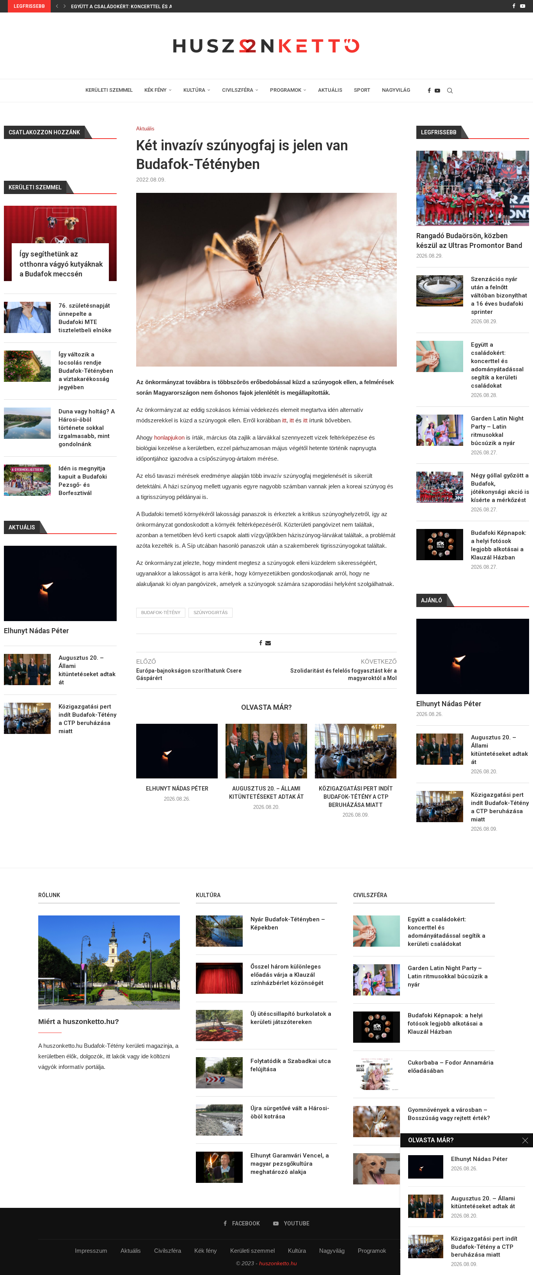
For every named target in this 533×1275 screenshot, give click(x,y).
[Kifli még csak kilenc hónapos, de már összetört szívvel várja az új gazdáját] (376, 1168)
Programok (372, 1250)
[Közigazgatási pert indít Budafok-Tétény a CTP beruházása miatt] (355, 751)
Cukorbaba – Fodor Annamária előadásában (451, 1066)
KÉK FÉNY (155, 90)
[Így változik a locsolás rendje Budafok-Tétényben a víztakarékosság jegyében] (27, 366)
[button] (57, 6)
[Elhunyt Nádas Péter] (177, 751)
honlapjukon (170, 437)
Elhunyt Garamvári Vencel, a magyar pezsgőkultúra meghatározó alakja (290, 1163)
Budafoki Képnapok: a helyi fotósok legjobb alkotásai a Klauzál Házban (498, 545)
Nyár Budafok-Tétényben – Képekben (288, 923)
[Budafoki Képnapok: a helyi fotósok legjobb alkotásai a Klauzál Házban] (439, 544)
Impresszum (91, 1250)
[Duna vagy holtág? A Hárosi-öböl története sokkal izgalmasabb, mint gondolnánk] (27, 423)
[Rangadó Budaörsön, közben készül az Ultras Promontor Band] (472, 188)
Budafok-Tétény (160, 612)
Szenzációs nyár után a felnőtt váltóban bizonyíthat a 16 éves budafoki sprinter (499, 295)
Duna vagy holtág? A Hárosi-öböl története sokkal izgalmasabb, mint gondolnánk (87, 428)
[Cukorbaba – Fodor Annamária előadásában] (376, 1074)
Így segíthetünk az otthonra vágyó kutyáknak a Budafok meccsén (61, 264)
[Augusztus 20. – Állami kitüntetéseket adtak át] (266, 751)
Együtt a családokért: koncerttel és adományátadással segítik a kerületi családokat (497, 365)
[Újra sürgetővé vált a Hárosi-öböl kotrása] (219, 1120)
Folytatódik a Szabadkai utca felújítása (291, 1065)
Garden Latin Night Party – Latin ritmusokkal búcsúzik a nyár (152, 6)
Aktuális (131, 1250)
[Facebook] (513, 6)
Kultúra (297, 1250)
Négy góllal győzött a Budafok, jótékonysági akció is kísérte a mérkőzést (500, 488)
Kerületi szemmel (252, 1250)
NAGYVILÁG (396, 90)
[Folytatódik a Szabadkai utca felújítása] (219, 1072)
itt (284, 420)
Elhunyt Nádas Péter (177, 789)
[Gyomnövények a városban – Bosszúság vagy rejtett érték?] (376, 1121)
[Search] (450, 90)
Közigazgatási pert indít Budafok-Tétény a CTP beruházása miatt (356, 797)
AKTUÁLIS (330, 90)
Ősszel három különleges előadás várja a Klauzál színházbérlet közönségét (287, 975)
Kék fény (205, 1250)
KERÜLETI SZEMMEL (109, 90)
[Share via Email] (268, 643)
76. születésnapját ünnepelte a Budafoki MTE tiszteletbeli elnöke (85, 318)
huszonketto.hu (278, 1263)
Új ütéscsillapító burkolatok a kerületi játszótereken (291, 1018)
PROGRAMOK (285, 90)
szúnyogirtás (210, 612)
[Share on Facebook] (260, 643)
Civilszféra (167, 1250)
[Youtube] (522, 6)
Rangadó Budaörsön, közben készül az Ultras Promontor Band (469, 240)
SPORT (362, 90)
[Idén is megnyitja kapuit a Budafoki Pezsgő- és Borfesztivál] (27, 480)
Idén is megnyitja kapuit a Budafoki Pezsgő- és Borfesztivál (83, 481)
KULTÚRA (194, 90)
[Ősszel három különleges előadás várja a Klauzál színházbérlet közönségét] (219, 978)
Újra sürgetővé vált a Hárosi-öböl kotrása (290, 1112)
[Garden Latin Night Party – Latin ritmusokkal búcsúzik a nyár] (439, 430)
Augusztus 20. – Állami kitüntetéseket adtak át (499, 750)
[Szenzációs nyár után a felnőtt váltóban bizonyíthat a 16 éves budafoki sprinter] (439, 290)
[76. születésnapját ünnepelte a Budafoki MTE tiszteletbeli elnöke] (27, 317)
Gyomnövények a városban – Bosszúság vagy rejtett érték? (449, 1114)
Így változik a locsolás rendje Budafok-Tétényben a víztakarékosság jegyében (86, 371)
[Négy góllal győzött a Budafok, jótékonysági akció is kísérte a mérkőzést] (439, 487)
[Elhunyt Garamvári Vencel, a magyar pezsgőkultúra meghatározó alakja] (219, 1167)
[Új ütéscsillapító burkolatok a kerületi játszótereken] (219, 1025)
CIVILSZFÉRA (237, 90)
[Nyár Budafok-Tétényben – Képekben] (219, 931)
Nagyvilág (332, 1250)
